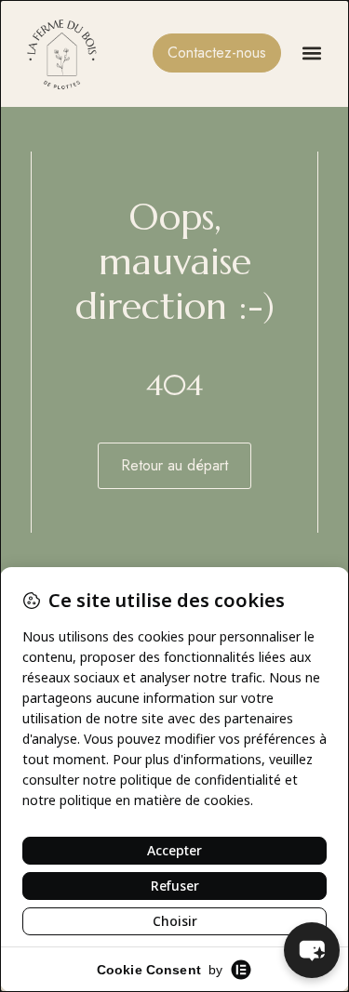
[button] (311, 53)
